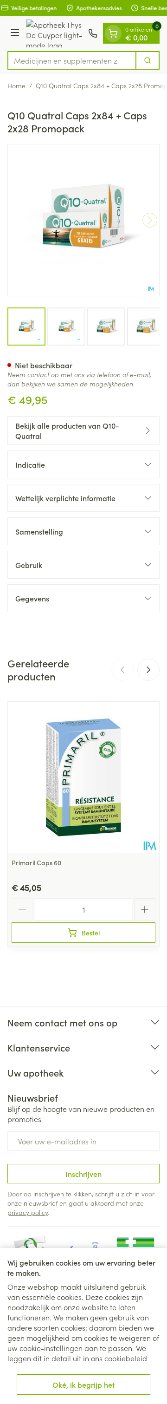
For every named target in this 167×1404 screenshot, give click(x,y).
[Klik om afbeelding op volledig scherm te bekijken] (83, 220)
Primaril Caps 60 (36, 862)
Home (16, 85)
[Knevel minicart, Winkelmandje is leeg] (113, 33)
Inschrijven (83, 1174)
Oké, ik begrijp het (83, 1384)
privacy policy (27, 1212)
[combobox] (71, 60)
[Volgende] (149, 220)
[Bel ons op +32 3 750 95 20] (92, 33)
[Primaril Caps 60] (83, 777)
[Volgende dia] (148, 670)
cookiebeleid (125, 1358)
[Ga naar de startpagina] (55, 33)
